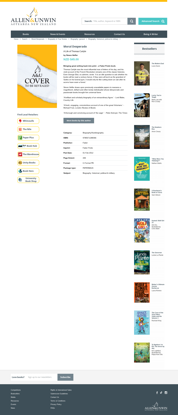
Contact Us (119, 34)
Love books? (18, 377)
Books (26, 34)
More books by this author (79, 120)
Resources (89, 34)
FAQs (53, 408)
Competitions (16, 390)
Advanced (150, 21)
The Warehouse (31, 154)
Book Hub (32, 145)
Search (88, 21)
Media (13, 397)
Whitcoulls (28, 120)
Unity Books (29, 162)
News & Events (57, 34)
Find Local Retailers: (27, 114)
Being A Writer (151, 34)
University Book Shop (30, 180)
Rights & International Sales (61, 390)
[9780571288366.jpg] (37, 76)
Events (13, 404)
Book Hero (28, 171)
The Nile (27, 129)
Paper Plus (28, 137)
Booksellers (15, 394)
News (13, 408)
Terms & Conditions (58, 401)
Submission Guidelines (59, 394)
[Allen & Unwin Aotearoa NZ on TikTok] (161, 392)
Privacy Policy (56, 404)
